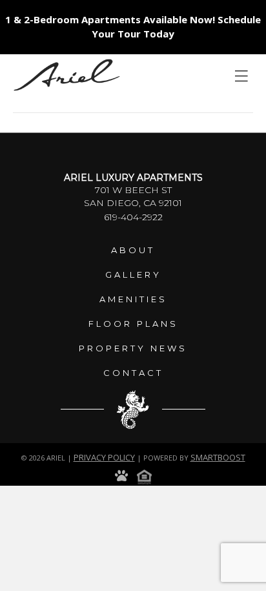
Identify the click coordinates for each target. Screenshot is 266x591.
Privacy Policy (104, 457)
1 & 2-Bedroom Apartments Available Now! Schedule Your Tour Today (133, 26)
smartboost (217, 457)
